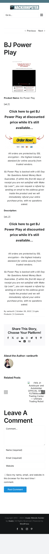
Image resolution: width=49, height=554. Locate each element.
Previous (31, 30)
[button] (6, 392)
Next (40, 30)
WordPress (24, 524)
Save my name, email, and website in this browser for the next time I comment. (24, 478)
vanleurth (11, 311)
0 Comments (18, 314)
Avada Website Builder (34, 518)
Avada (10, 521)
